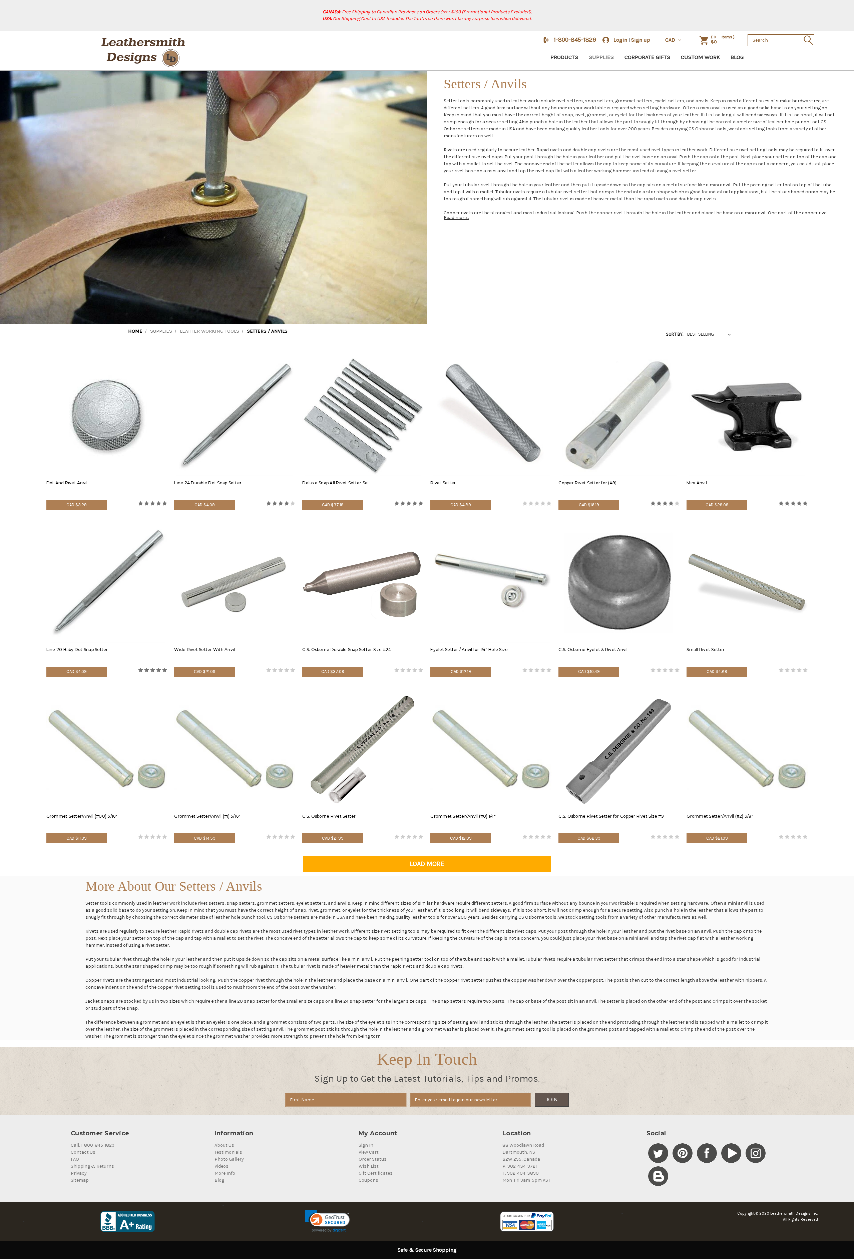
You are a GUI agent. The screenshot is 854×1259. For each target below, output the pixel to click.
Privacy (79, 1173)
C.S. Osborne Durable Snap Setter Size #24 (346, 649)
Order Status (373, 1159)
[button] (327, 1221)
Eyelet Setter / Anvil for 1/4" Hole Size (469, 649)
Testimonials (228, 1152)
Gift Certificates (376, 1173)
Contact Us (83, 1152)
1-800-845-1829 (575, 39)
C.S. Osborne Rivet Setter (329, 816)
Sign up (640, 40)
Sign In (366, 1145)
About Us (224, 1145)
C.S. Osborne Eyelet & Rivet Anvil (592, 649)
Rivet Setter (443, 482)
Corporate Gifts (647, 57)
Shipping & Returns (92, 1166)
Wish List (369, 1166)
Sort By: (675, 334)
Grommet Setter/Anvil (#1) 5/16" (207, 816)
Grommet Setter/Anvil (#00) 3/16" (81, 816)
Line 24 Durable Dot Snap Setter (208, 482)
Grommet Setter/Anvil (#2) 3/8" (720, 816)
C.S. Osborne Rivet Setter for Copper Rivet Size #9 (611, 816)
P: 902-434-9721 (519, 1166)
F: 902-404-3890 (520, 1173)
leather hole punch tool (793, 122)
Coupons (368, 1180)
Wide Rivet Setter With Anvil (204, 649)
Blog (737, 57)
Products (564, 57)
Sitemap (80, 1180)
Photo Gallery (229, 1159)
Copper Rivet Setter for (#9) (587, 482)
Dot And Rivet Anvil (67, 482)
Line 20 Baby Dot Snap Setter (77, 649)
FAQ (75, 1159)
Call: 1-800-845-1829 (92, 1145)
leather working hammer (604, 171)
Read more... (456, 217)
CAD (671, 40)
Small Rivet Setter (706, 649)
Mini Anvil (697, 482)
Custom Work (700, 57)
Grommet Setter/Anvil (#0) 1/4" (463, 816)
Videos (222, 1166)
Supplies (601, 57)
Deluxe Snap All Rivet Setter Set (335, 482)
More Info (225, 1173)
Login (620, 40)
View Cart (369, 1152)
